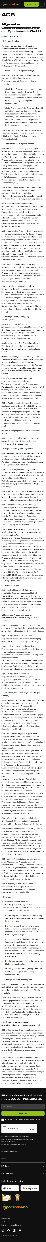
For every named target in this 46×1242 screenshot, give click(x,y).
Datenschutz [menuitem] (6, 1218)
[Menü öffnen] (42, 4)
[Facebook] (8, 1230)
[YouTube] (19, 1230)
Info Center (5, 1166)
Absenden (23, 1113)
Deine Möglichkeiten (9, 1151)
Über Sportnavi (7, 1173)
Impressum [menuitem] (5, 1215)
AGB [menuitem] (3, 1222)
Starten (30, 4)
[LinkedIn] (14, 1230)
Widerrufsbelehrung (14, 1144)
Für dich (4, 1159)
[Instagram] (2, 1230)
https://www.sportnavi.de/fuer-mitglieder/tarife (22, 660)
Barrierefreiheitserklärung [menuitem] (11, 1225)
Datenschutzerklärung (7, 1141)
